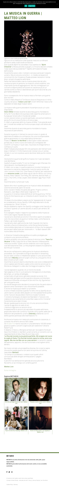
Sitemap (16, 484)
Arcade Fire (11, 324)
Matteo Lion (9, 367)
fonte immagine (10, 370)
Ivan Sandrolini (44, 480)
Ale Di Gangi (29, 480)
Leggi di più (32, 5)
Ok (26, 5)
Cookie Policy (9, 484)
